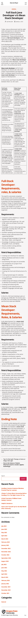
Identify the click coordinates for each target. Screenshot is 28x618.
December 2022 (5, 548)
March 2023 (4, 539)
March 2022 (4, 577)
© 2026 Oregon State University (9, 615)
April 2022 (4, 574)
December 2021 (5, 587)
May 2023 (4, 532)
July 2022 (3, 564)
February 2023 (5, 542)
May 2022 (4, 571)
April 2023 (4, 535)
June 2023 (4, 529)
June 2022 (4, 567)
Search (3, 476)
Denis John (10, 21)
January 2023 (5, 545)
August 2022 (5, 561)
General (14, 9)
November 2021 (6, 590)
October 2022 (5, 555)
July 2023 (3, 526)
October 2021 (5, 593)
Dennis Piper (14, 3)
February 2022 (5, 580)
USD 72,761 (8, 41)
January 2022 (5, 583)
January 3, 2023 (19, 21)
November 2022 (6, 551)
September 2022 (6, 558)
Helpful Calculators (6, 503)
